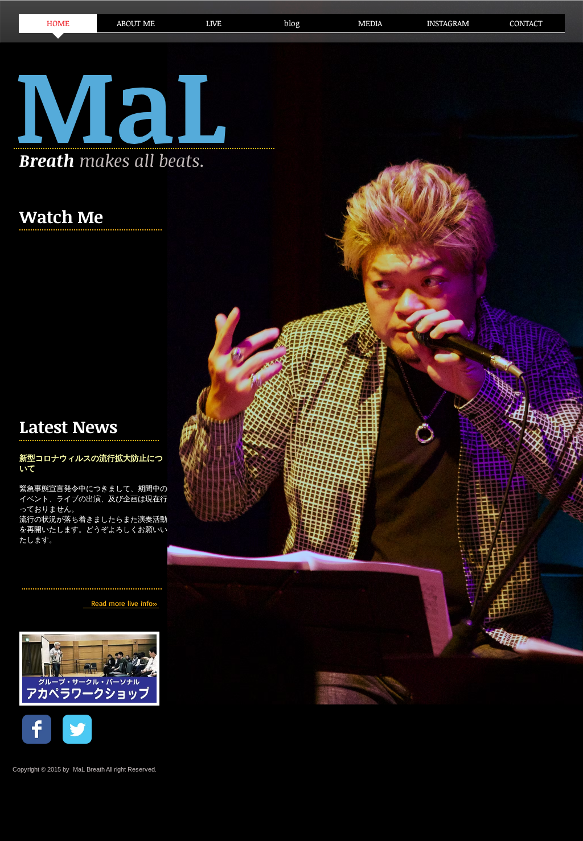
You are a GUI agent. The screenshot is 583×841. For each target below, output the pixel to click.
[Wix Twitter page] (77, 729)
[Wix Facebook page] (36, 729)
